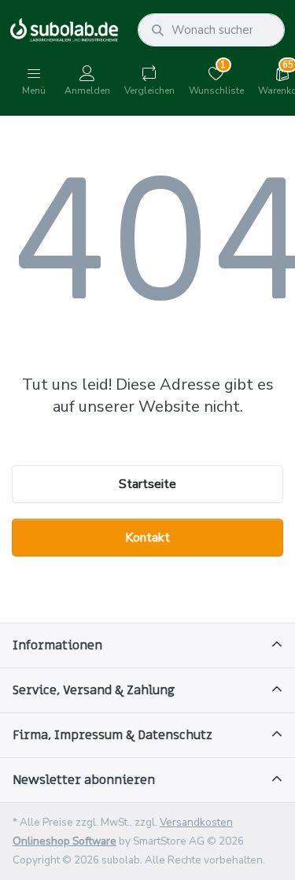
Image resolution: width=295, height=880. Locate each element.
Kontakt (147, 537)
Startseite (147, 484)
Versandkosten (196, 822)
